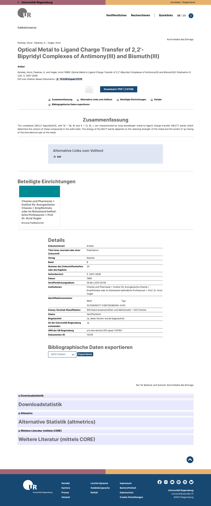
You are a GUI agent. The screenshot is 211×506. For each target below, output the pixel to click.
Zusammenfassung (62, 99)
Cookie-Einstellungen (131, 497)
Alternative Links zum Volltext (96, 99)
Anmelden (175, 2)
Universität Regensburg (37, 2)
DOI (59, 156)
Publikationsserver (27, 27)
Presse (65, 492)
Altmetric (26, 413)
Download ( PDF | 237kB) (119, 89)
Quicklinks (166, 15)
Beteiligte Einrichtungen (133, 99)
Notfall (94, 492)
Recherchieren (140, 15)
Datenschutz (126, 492)
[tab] (105, 404)
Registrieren (189, 2)
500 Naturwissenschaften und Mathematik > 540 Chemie (116, 310)
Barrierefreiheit (128, 488)
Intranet (66, 497)
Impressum (126, 483)
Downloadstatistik (32, 395)
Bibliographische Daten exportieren (71, 104)
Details (158, 99)
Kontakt (66, 483)
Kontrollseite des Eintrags (180, 39)
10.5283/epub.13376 (71, 79)
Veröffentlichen (116, 15)
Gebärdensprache (100, 488)
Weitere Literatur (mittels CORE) (41, 430)
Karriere (66, 488)
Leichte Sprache (99, 483)
